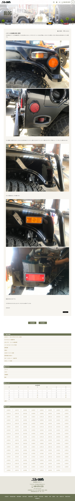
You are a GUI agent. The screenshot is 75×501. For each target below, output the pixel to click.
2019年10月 (25, 443)
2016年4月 (42, 460)
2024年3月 (50, 420)
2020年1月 (66, 440)
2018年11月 (50, 446)
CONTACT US (62, 496)
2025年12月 (8, 413)
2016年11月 (50, 456)
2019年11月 (17, 443)
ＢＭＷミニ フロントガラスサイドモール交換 (12, 337)
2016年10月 (58, 456)
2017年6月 (58, 453)
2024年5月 (33, 420)
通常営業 (6, 347)
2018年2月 (58, 450)
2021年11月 (17, 433)
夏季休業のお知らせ (8, 355)
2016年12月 (41, 456)
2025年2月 (25, 416)
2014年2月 (50, 470)
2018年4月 (42, 450)
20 (37, 395)
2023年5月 (66, 423)
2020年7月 (17, 440)
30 (65, 397)
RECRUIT (53, 496)
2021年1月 (33, 436)
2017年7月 (50, 453)
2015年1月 (33, 466)
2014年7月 (17, 470)
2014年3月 (42, 470)
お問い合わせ (59, 2)
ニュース (6, 369)
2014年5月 (33, 470)
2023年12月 (8, 423)
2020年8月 (8, 440)
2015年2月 (25, 466)
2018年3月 (50, 450)
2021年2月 (25, 436)
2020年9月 (66, 436)
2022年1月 (66, 430)
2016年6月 (25, 460)
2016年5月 (33, 460)
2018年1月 (66, 450)
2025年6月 (58, 413)
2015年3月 (17, 466)
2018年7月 (17, 450)
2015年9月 (33, 463)
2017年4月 (8, 456)
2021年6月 (58, 433)
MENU (74, 1)
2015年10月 (25, 463)
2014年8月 (8, 470)
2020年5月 (33, 440)
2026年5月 (33, 410)
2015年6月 (58, 463)
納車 (5, 377)
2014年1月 (58, 470)
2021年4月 (8, 436)
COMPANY (46, 496)
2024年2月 (58, 420)
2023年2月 (25, 426)
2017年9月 (33, 453)
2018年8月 (8, 450)
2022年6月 (25, 430)
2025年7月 (50, 413)
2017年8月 (42, 453)
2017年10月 (25, 453)
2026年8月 (8, 410)
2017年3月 (17, 456)
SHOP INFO (35, 496)
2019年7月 (50, 443)
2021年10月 (25, 433)
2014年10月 (58, 466)
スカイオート (6, 2)
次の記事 (42, 323)
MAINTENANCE (19, 496)
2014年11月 (50, 466)
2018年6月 (25, 450)
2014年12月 (41, 466)
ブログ (5, 372)
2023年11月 (17, 423)
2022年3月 (50, 430)
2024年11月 (50, 416)
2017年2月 (25, 456)
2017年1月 (33, 456)
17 (9, 395)
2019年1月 (33, 446)
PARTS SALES (25, 496)
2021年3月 (17, 436)
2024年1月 (66, 420)
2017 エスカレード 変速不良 (10, 358)
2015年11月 (17, 463)
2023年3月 (17, 426)
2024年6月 (25, 420)
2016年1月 (66, 460)
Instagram (53, 2)
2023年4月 (8, 426)
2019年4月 (8, 446)
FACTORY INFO (41, 496)
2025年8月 (42, 413)
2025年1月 (33, 416)
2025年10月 (25, 413)
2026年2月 (58, 410)
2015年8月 (42, 463)
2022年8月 (8, 430)
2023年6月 (58, 423)
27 (37, 397)
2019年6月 (58, 443)
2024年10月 (58, 416)
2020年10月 (58, 436)
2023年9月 (33, 423)
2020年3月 (50, 440)
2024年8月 (8, 420)
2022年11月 (50, 426)
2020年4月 (42, 440)
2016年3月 (50, 460)
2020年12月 (41, 436)
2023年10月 (25, 423)
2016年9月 (66, 456)
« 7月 (5, 400)
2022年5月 (33, 430)
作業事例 (60, 31)
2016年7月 (17, 460)
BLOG (57, 496)
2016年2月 (58, 460)
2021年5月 (66, 433)
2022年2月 (58, 430)
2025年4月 (8, 416)
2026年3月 (50, 410)
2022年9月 (66, 426)
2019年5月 (66, 443)
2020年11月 (50, 436)
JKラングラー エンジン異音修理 (10, 342)
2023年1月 (33, 426)
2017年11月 (17, 453)
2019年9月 (33, 443)
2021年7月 (50, 433)
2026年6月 (25, 410)
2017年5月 (66, 453)
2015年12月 (8, 463)
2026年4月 (42, 410)
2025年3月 (17, 416)
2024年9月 (66, 416)
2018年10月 (58, 446)
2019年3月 (17, 446)
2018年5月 (33, 450)
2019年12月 (8, 443)
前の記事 (32, 323)
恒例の (5, 350)
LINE (56, 2)
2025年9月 (33, 413)
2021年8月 (42, 433)
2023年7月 (50, 423)
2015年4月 (8, 466)
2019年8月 (42, 443)
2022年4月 (42, 430)
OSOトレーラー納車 (8, 360)
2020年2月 (58, 440)
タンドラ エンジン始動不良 (9, 339)
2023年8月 (42, 423)
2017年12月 (8, 453)
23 (65, 395)
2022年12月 (41, 426)
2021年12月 (8, 433)
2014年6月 (25, 470)
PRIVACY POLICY (67, 496)
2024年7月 (17, 420)
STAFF (50, 496)
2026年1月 (66, 410)
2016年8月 (8, 460)
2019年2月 (25, 446)
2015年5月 (66, 463)
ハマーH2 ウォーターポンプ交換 (10, 345)
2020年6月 (25, 440)
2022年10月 (58, 426)
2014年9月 (66, 466)
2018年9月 (66, 446)
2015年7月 (50, 463)
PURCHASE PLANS (12, 496)
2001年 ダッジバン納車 (9, 353)
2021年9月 (33, 433)
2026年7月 (17, 410)
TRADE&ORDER (30, 496)
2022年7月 (17, 430)
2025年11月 (17, 413)
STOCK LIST (6, 496)
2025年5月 (66, 413)
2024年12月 (41, 416)
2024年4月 (42, 420)
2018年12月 (41, 446)
